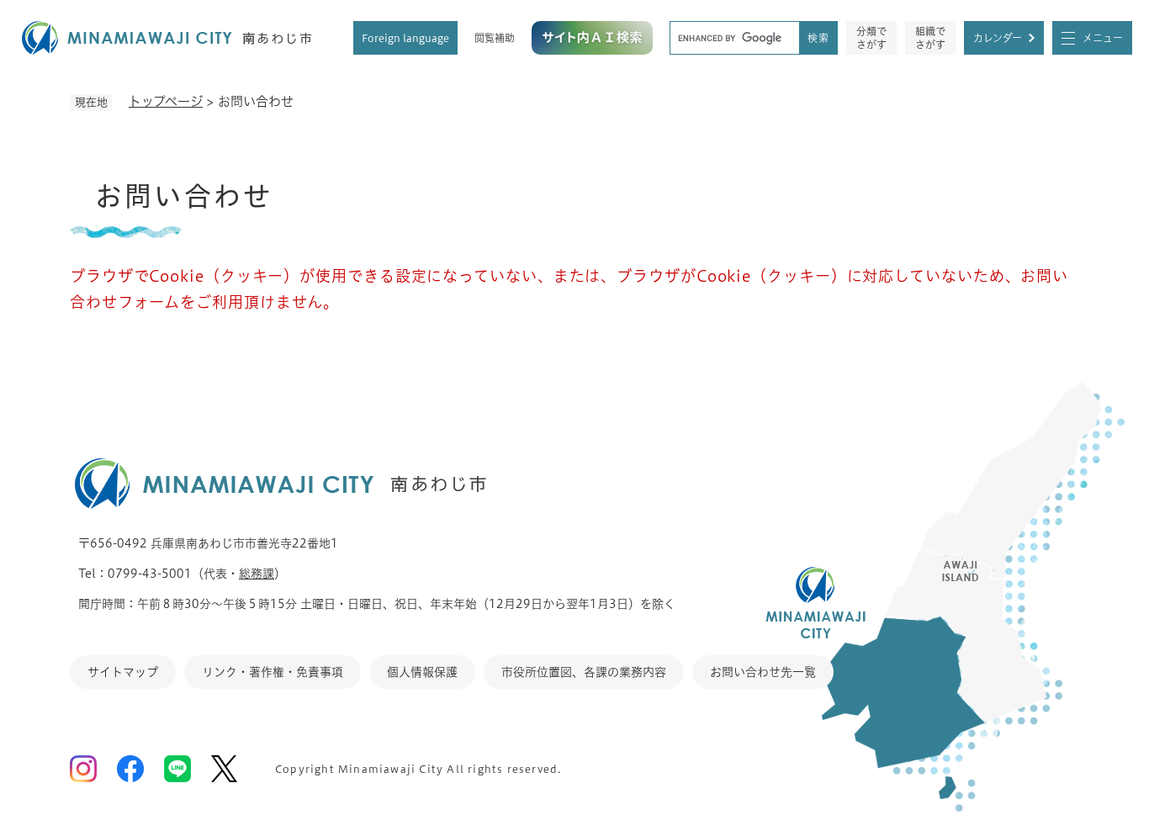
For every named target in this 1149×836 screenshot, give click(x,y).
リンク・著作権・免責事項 (272, 672)
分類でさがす (871, 38)
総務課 (256, 573)
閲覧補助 (494, 38)
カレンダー (997, 38)
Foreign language (405, 38)
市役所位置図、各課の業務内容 (583, 672)
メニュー (1103, 38)
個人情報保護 (422, 672)
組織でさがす (930, 38)
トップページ (166, 101)
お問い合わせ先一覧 (763, 672)
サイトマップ (122, 672)
